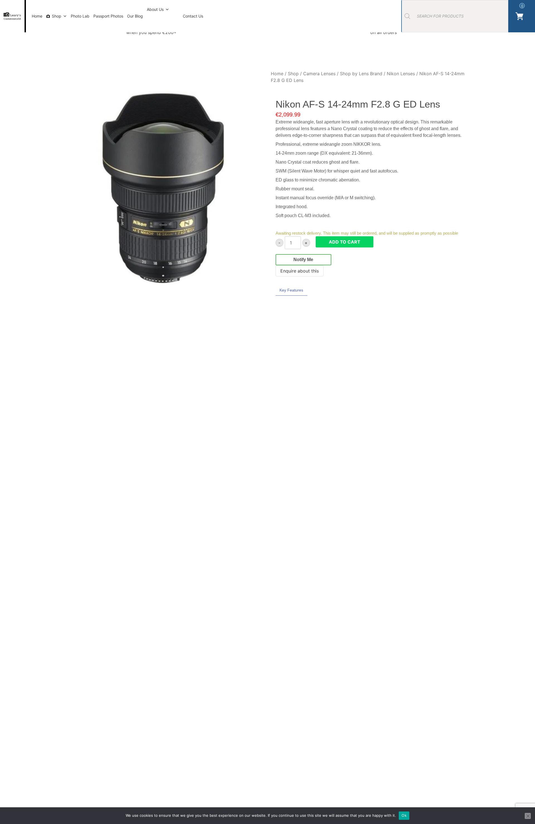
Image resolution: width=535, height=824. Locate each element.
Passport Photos (108, 16)
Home (37, 16)
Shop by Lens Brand (361, 73)
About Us (155, 9)
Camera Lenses (319, 73)
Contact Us (193, 16)
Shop (56, 16)
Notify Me (303, 259)
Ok (404, 815)
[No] (528, 816)
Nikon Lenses (401, 73)
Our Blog (135, 16)
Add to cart (344, 242)
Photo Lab (80, 16)
